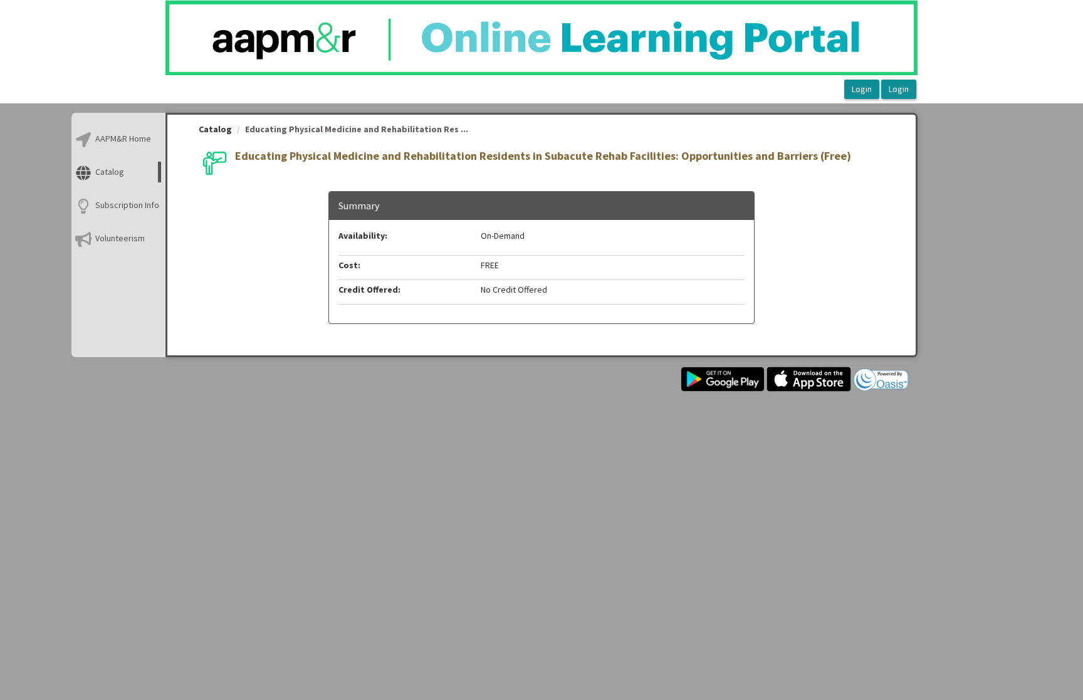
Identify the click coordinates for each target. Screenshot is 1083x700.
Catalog (215, 129)
